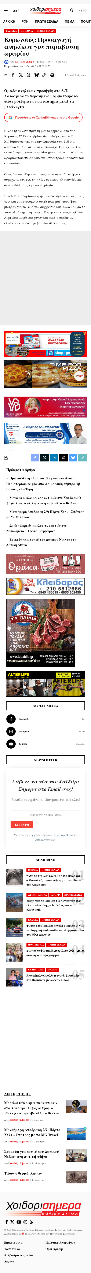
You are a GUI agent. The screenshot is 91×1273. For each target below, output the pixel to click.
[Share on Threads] (28, 75)
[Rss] (31, 1222)
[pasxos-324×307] (40, 632)
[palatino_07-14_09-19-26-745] (45, 373)
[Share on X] (20, 75)
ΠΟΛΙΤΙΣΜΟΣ (36, 944)
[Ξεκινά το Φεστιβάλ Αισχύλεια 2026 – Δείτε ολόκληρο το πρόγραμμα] (14, 952)
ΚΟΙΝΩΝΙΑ (27, 31)
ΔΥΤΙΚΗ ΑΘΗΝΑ (37, 894)
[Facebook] (45, 719)
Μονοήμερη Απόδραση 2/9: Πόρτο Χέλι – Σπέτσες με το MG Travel (32, 1132)
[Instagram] (45, 731)
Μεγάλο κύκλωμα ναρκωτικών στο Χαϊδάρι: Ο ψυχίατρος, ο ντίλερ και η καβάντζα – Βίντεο (31, 1108)
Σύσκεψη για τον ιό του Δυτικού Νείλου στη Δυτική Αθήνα (31, 1154)
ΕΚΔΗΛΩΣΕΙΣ (36, 969)
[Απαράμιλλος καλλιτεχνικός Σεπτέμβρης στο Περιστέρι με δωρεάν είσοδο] (14, 977)
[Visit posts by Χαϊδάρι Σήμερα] (6, 62)
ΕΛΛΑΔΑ (33, 919)
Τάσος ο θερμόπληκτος (23, 1173)
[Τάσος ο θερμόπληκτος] (76, 1177)
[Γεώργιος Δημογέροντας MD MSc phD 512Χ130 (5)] (45, 433)
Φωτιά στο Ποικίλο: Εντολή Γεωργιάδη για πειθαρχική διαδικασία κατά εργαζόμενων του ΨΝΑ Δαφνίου (55, 930)
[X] (12, 1222)
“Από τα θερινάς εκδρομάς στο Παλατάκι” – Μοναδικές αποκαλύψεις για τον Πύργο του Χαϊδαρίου (54, 880)
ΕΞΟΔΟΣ (52, 969)
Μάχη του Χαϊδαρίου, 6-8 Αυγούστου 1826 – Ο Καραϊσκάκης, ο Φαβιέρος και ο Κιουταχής (54, 905)
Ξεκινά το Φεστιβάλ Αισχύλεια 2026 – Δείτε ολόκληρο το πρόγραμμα (55, 952)
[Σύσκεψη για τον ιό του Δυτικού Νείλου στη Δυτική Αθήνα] (76, 1155)
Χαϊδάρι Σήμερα (24, 61)
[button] (7, 10)
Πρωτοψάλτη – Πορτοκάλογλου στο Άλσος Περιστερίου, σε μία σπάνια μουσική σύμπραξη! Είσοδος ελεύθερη (43, 483)
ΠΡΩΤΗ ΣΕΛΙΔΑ (46, 31)
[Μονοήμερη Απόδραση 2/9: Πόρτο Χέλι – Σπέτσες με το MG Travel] (76, 1133)
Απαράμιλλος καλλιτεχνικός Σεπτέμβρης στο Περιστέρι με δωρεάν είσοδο (53, 977)
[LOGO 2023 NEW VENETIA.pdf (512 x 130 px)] (45, 406)
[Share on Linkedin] (54, 457)
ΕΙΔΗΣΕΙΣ (11, 31)
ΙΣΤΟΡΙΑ (33, 870)
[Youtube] (45, 744)
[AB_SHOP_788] (45, 343)
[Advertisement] (45, 278)
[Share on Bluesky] (36, 75)
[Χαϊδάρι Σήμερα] (45, 10)
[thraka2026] (45, 563)
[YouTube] (18, 1222)
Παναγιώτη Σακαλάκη (62, 1233)
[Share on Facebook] (13, 75)
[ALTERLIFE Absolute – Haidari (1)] (45, 683)
